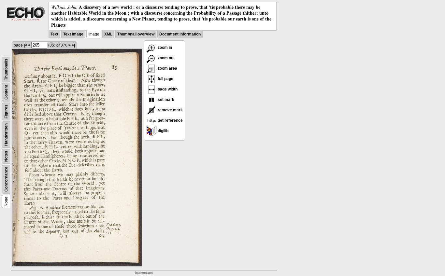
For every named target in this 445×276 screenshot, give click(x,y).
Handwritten (6, 134)
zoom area (167, 68)
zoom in (164, 47)
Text (54, 34)
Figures (6, 111)
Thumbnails (6, 69)
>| (73, 45)
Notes (6, 156)
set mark (165, 99)
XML (108, 34)
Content (6, 92)
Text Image (73, 34)
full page (165, 78)
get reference (170, 120)
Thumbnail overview (135, 34)
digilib (162, 131)
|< (25, 45)
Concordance (6, 179)
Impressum (144, 272)
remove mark (170, 110)
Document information (180, 34)
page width (167, 89)
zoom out (166, 58)
